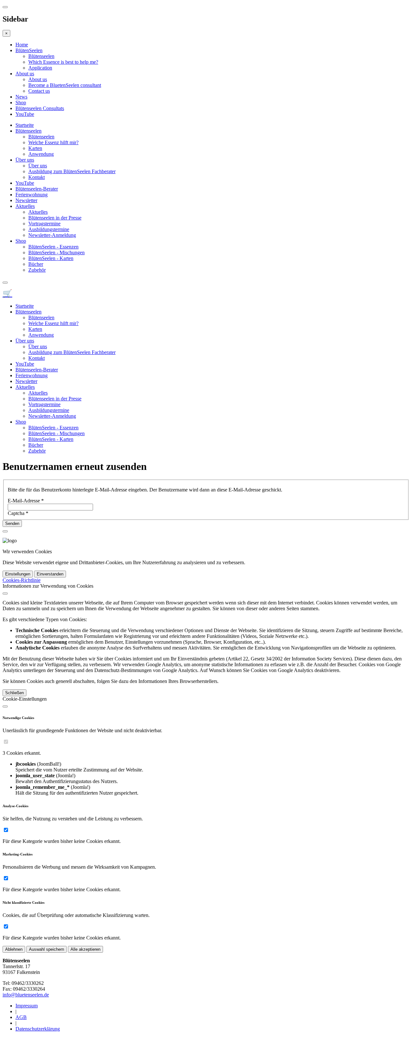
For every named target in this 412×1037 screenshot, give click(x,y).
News (21, 96)
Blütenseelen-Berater (36, 189)
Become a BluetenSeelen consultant (64, 85)
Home (21, 44)
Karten (35, 148)
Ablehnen (14, 949)
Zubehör (37, 270)
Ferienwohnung (31, 194)
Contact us (39, 91)
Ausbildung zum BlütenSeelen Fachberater (72, 171)
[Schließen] (5, 593)
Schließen (14, 692)
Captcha (18, 513)
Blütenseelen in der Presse (54, 217)
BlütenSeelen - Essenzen (53, 246)
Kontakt (36, 177)
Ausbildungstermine (48, 229)
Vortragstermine (44, 223)
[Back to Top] (5, 531)
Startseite (24, 125)
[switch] (6, 742)
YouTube (24, 114)
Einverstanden (50, 574)
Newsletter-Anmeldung (52, 235)
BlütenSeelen (28, 50)
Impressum (26, 1005)
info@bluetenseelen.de (26, 994)
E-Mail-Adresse (26, 500)
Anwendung (41, 154)
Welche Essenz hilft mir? (53, 142)
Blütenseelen (41, 56)
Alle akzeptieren (85, 949)
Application (40, 67)
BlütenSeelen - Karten (50, 258)
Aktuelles (25, 206)
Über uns (24, 160)
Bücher (35, 264)
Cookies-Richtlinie (22, 580)
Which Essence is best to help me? (63, 62)
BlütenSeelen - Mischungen (56, 252)
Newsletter (26, 200)
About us (24, 73)
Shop (20, 102)
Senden (12, 523)
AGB (21, 1017)
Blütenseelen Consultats (39, 108)
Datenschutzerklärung (37, 1029)
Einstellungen (17, 574)
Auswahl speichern (46, 949)
